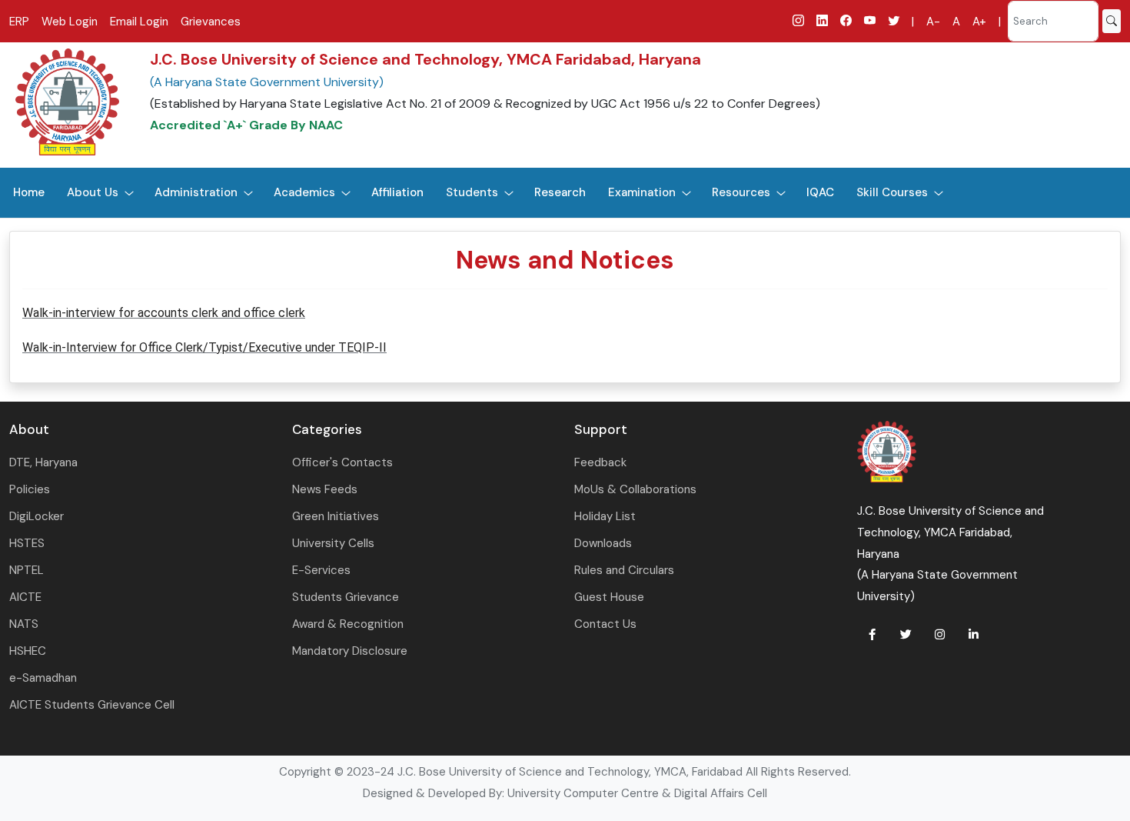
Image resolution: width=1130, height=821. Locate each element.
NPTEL (26, 570)
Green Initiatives (335, 516)
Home (29, 192)
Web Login (70, 21)
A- (933, 21)
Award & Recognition (348, 624)
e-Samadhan (43, 678)
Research (560, 192)
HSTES (27, 543)
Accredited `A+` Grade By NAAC (246, 125)
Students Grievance (345, 597)
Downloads (603, 543)
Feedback (600, 462)
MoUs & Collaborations (635, 489)
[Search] (1111, 21)
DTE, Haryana (43, 462)
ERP (19, 21)
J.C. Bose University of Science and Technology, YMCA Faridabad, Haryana (425, 59)
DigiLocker (36, 516)
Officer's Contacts (342, 462)
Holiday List (605, 516)
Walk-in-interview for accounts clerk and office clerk (163, 312)
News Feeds (324, 489)
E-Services (321, 570)
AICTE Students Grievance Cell (91, 705)
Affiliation (397, 192)
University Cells (333, 543)
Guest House (609, 597)
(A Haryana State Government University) (267, 82)
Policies (29, 489)
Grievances (211, 21)
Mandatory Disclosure (349, 651)
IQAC (820, 192)
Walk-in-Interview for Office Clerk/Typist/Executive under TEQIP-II (204, 347)
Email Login (139, 21)
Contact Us (605, 624)
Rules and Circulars (624, 570)
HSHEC (27, 651)
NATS (23, 624)
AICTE (25, 597)
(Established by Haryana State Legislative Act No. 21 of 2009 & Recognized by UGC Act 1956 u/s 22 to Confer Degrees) (485, 103)
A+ (979, 21)
